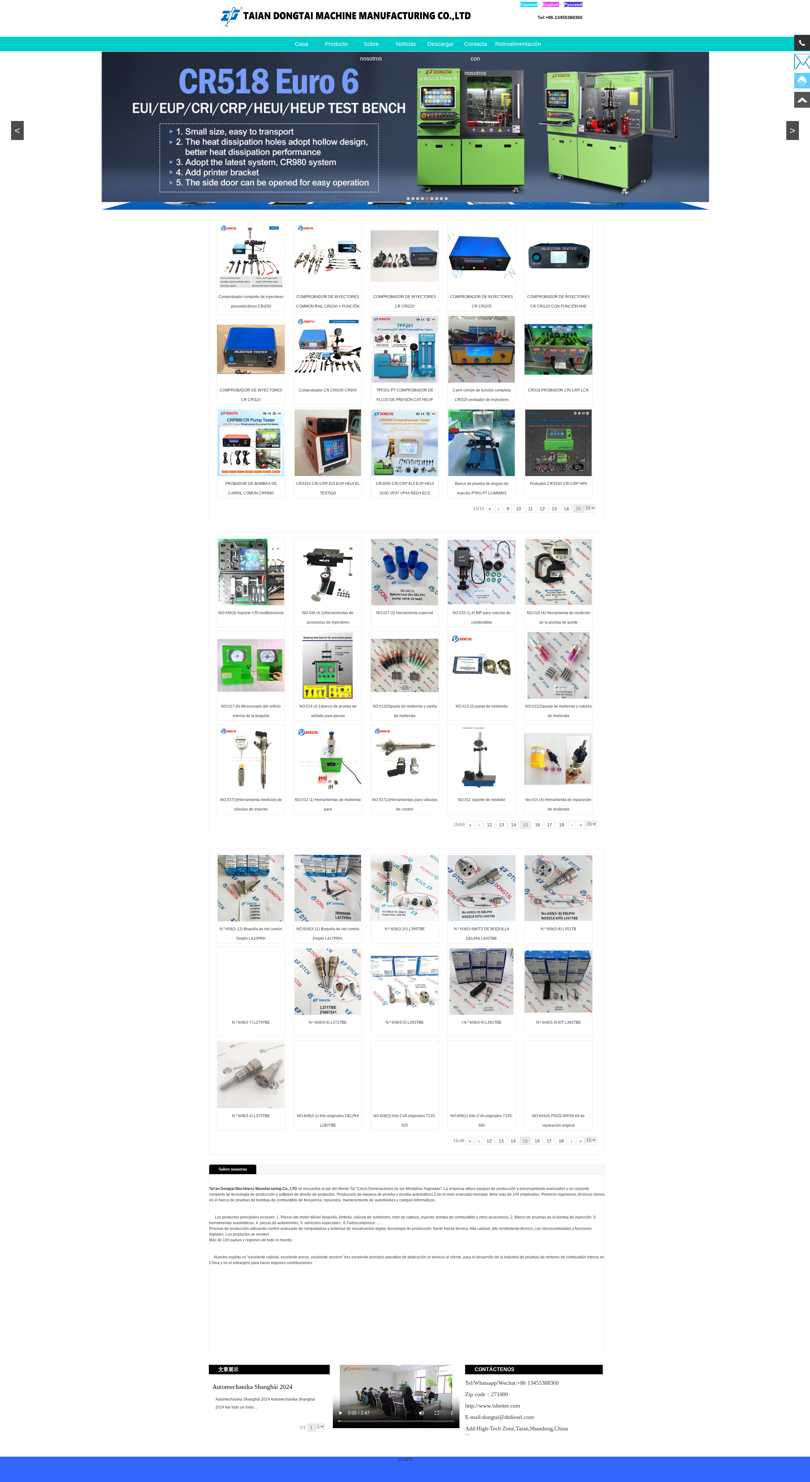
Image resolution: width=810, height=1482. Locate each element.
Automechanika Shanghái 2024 (252, 1386)
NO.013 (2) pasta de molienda (482, 706)
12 (542, 508)
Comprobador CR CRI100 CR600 (328, 390)
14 (566, 508)
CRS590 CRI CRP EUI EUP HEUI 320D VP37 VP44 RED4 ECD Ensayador (405, 493)
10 (518, 508)
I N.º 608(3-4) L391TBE (482, 1022)
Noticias (406, 44)
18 (561, 824)
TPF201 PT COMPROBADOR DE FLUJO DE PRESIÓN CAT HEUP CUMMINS (404, 399)
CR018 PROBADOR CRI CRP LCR (558, 390)
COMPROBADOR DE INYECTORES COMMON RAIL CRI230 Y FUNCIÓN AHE (327, 306)
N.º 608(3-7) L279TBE (251, 1022)
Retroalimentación (510, 44)
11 (530, 508)
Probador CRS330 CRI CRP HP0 (558, 483)
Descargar (440, 44)
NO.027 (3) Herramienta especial (404, 613)
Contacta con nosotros (475, 46)
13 (554, 508)
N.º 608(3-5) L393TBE (405, 1022)
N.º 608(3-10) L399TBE (405, 929)
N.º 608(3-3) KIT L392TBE (558, 1022)
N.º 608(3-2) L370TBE (251, 1116)
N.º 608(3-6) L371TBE (328, 1022)
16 (537, 824)
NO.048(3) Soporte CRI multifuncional (251, 613)
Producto (336, 44)
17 (549, 824)
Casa (301, 44)
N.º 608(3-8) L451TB (558, 929)
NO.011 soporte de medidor (481, 800)
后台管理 (405, 1459)
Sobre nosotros (371, 46)
